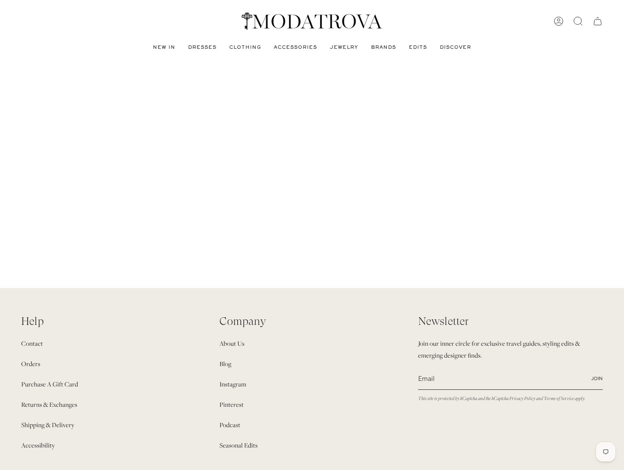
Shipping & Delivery (47, 424)
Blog (225, 363)
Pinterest (231, 404)
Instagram (232, 384)
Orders (30, 363)
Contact (32, 343)
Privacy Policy (522, 398)
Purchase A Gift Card (49, 384)
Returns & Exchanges (49, 404)
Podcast (229, 424)
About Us (232, 343)
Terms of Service (559, 398)
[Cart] (597, 21)
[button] (202, 47)
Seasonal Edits (238, 445)
